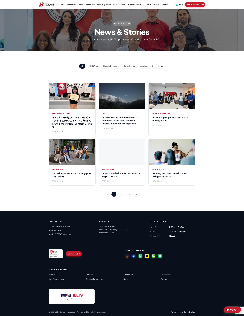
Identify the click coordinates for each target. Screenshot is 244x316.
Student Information (135, 5)
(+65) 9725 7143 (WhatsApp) (60, 234)
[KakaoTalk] (146, 256)
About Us (52, 274)
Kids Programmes (104, 5)
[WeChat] (153, 256)
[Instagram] (127, 256)
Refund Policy (189, 312)
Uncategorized (146, 66)
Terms (180, 312)
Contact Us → (74, 254)
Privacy (174, 312)
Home (62, 5)
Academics (128, 274)
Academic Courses (75, 5)
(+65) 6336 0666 (56, 230)
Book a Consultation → (195, 4)
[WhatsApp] (140, 256)
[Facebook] (133, 256)
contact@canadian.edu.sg (60, 226)
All (82, 66)
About (148, 5)
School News (129, 66)
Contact (165, 5)
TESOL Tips (93, 66)
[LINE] (160, 256)
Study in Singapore (111, 66)
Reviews (156, 5)
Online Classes (119, 5)
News (160, 66)
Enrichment (90, 5)
